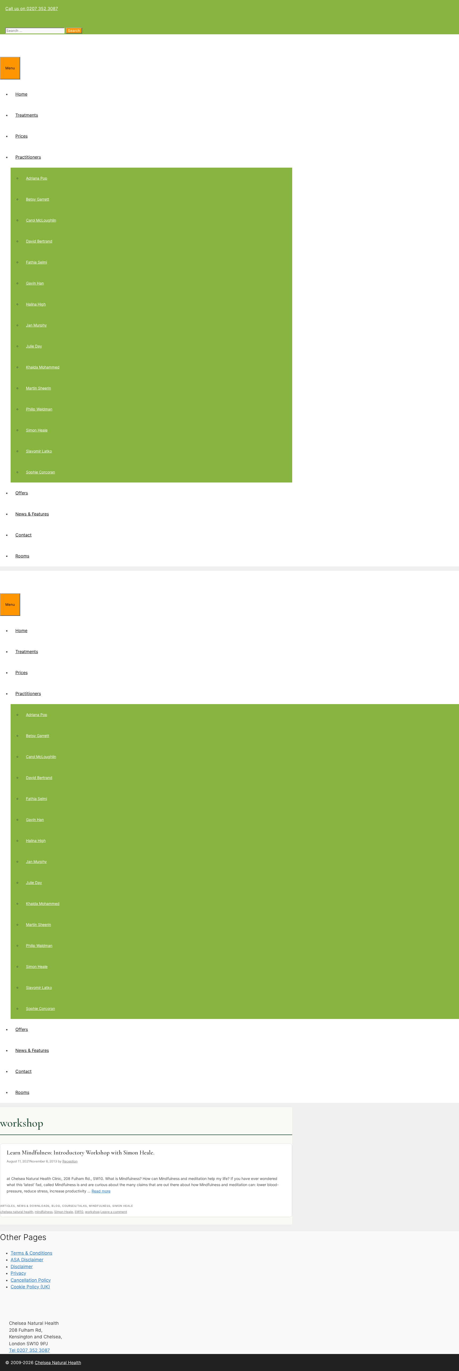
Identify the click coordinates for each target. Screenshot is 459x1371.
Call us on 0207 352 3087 (31, 8)
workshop (92, 1212)
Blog (56, 1205)
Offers (21, 493)
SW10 (79, 1212)
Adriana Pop (36, 178)
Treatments (26, 115)
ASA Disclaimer (27, 1259)
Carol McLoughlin (41, 220)
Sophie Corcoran (40, 472)
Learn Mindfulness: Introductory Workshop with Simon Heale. (80, 1152)
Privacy (18, 1273)
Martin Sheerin (38, 388)
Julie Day (34, 346)
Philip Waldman (39, 409)
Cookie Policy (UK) (30, 1286)
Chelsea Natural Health (58, 1362)
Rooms (22, 555)
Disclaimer (22, 1266)
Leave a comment (113, 1212)
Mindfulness (99, 1205)
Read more (101, 1191)
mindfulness (44, 1212)
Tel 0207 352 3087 (29, 1350)
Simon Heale (37, 430)
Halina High (36, 304)
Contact (23, 535)
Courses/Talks (74, 1205)
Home (21, 94)
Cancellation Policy (31, 1280)
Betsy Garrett (37, 199)
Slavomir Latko (39, 451)
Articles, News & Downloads (24, 1205)
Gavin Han (35, 283)
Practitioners (28, 157)
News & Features (32, 514)
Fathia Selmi (36, 262)
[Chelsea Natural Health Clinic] (38, 53)
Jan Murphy (36, 325)
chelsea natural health (16, 1212)
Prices (21, 136)
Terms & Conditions (31, 1253)
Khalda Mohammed (43, 367)
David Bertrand (39, 241)
